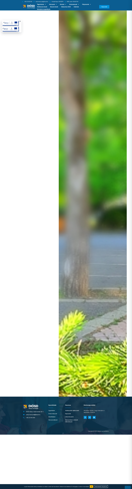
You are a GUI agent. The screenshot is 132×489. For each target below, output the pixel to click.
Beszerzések (54, 7)
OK (91, 486)
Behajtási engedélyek (43, 9)
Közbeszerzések (42, 7)
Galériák (76, 7)
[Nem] (128, 487)
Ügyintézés (40, 4)
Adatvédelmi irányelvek (101, 486)
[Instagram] (89, 417)
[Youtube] (94, 417)
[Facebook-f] (85, 417)
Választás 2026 (66, 7)
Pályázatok (85, 4)
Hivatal (62, 4)
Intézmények (73, 4)
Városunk (52, 4)
